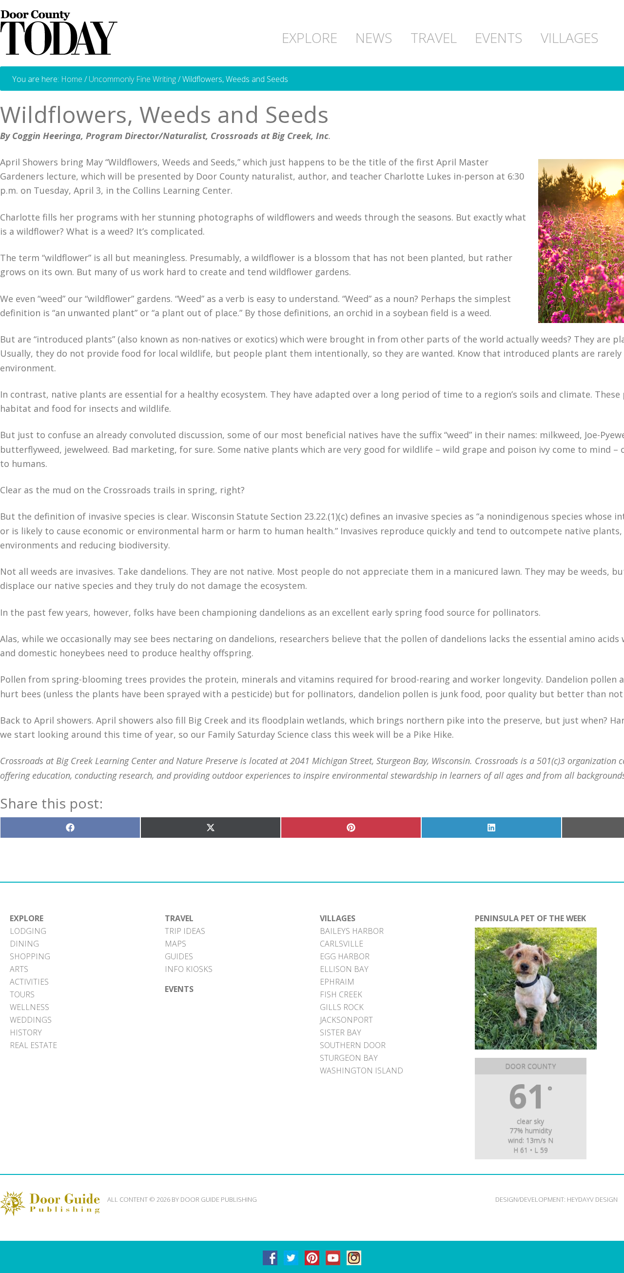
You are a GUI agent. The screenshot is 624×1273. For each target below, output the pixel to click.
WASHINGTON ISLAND (361, 1070)
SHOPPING (30, 956)
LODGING (28, 931)
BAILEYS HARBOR (352, 931)
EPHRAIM (337, 981)
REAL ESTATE (33, 1045)
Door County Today (61, 33)
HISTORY (26, 1032)
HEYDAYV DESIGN (592, 1199)
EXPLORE (26, 918)
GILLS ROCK (342, 1007)
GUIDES (179, 956)
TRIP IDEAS (185, 931)
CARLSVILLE (341, 943)
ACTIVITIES (29, 981)
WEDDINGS (31, 1019)
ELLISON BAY (344, 969)
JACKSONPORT (346, 1019)
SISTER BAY (340, 1032)
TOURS (22, 994)
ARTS (19, 969)
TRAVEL (179, 918)
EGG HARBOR (345, 956)
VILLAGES (337, 918)
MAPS (175, 943)
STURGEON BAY (349, 1057)
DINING (24, 943)
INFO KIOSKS (189, 969)
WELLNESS (29, 1007)
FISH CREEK (341, 994)
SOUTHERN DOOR (353, 1045)
